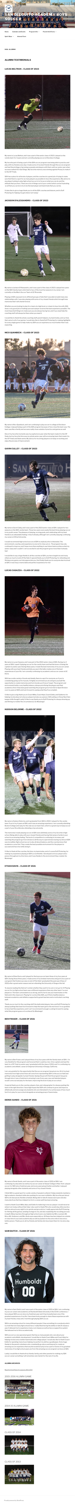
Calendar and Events (18, 31)
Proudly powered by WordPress (14, 1500)
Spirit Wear (8, 36)
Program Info (33, 31)
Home (6, 31)
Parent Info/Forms (49, 31)
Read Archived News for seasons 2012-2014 (18, 1370)
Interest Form (21, 36)
